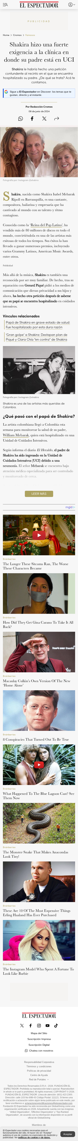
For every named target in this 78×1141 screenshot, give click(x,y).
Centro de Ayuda (39, 1075)
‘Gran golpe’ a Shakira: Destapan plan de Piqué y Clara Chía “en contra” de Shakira (36, 337)
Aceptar (67, 1134)
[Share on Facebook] (32, 119)
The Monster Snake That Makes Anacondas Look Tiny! (35, 854)
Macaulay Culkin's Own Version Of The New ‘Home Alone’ (36, 683)
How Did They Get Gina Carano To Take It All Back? (38, 624)
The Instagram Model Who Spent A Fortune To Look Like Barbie (38, 971)
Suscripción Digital (39, 1044)
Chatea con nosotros (41, 1050)
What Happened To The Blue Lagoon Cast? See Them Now (38, 795)
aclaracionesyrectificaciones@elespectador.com (48, 1103)
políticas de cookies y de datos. (34, 1137)
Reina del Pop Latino (46, 224)
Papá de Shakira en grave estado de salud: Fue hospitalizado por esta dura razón (38, 324)
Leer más (39, 493)
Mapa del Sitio (39, 1033)
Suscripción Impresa (39, 1039)
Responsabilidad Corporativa (39, 1062)
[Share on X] (44, 119)
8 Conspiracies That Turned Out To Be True (36, 739)
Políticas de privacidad (39, 1071)
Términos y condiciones (39, 1066)
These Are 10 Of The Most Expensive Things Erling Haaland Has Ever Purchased (36, 912)
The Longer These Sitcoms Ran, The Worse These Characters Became (35, 565)
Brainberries (9, 558)
